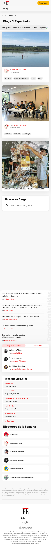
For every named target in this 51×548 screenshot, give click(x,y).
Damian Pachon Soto (17, 452)
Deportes (42, 28)
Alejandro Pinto (9, 299)
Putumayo (26, 134)
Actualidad (17, 28)
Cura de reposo (15, 358)
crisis (40, 78)
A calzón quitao (10, 414)
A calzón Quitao (12, 416)
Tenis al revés (9, 406)
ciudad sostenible (19, 188)
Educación (26, 28)
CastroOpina (9, 383)
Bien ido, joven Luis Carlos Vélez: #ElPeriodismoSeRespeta (13, 336)
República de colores (17, 366)
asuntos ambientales (21, 78)
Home (4, 15)
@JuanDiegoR (11, 409)
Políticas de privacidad (20, 534)
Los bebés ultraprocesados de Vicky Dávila (18, 326)
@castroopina (11, 386)
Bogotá (7, 188)
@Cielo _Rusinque (13, 394)
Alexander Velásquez (10, 320)
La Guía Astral (9, 421)
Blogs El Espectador (17, 21)
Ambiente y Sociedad (19, 70)
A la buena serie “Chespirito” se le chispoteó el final (20, 317)
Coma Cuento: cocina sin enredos (16, 398)
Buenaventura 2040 (16, 469)
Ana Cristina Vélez (16, 443)
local (30, 188)
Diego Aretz (14, 434)
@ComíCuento (12, 401)
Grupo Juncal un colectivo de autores (22, 477)
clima (33, 78)
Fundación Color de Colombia (22, 369)
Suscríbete (43, 3)
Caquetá (17, 134)
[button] (48, 27)
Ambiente (8, 78)
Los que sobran (10, 391)
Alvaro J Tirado (8, 310)
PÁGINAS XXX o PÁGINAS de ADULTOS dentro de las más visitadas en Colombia (22, 295)
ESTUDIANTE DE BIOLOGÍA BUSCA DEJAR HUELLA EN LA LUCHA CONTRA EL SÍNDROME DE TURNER (22, 306)
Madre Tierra (39, 188)
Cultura (34, 28)
